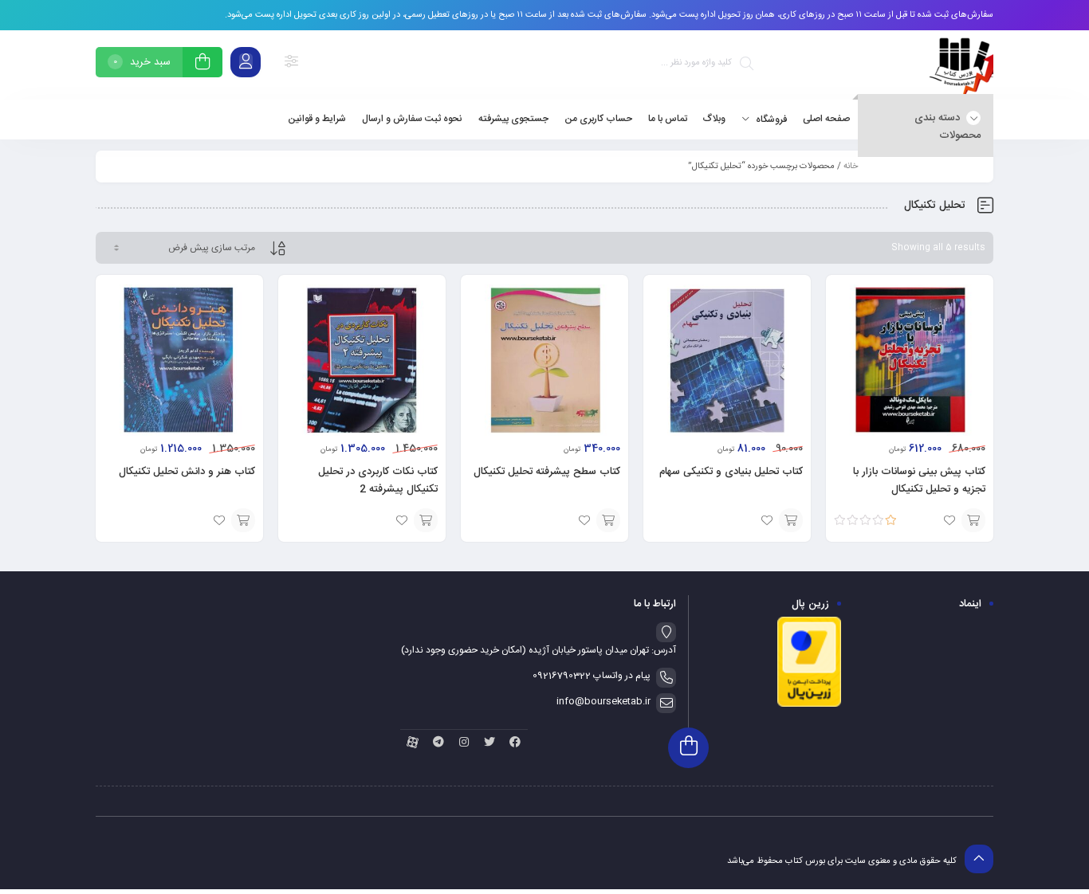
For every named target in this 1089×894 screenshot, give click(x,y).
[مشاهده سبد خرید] (202, 64)
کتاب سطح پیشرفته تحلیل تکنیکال (547, 471)
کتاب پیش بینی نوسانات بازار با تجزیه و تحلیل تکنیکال (919, 480)
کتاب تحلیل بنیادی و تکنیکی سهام (731, 471)
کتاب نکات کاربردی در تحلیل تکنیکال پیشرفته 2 (378, 480)
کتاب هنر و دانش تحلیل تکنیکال (187, 471)
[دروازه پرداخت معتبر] (809, 705)
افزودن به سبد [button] (973, 520)
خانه (850, 166)
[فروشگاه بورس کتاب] (961, 65)
